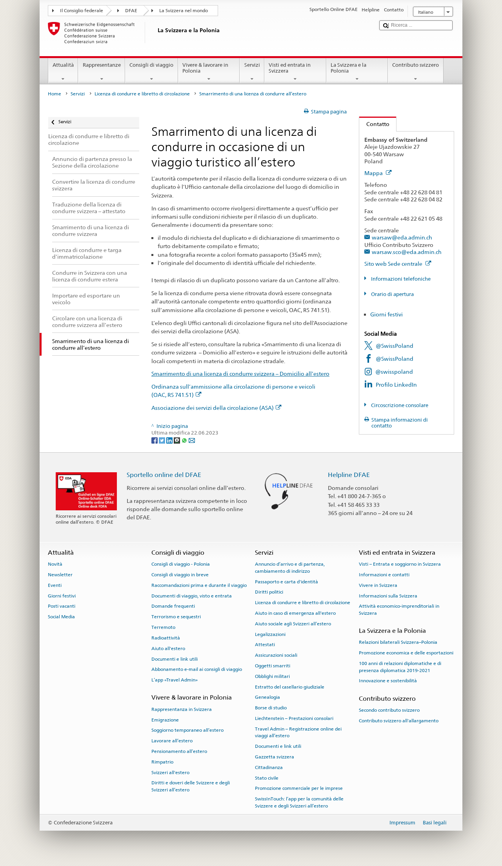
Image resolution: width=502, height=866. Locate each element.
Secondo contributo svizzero (389, 710)
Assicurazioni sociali (276, 655)
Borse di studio (271, 708)
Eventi (55, 585)
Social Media (61, 616)
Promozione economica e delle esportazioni (406, 653)
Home (54, 94)
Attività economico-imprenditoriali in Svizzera (399, 609)
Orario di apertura (392, 294)
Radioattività (165, 638)
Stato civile (266, 777)
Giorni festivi (386, 314)
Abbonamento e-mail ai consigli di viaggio (196, 669)
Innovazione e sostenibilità (388, 680)
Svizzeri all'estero (170, 772)
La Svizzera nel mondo (183, 10)
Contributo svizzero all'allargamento (398, 720)
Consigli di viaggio (151, 65)
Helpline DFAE (349, 475)
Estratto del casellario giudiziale (289, 686)
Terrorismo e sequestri (176, 616)
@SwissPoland (394, 345)
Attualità (63, 65)
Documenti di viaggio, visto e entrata (191, 595)
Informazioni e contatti (384, 574)
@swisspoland (394, 371)
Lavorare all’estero (172, 741)
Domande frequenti (173, 606)
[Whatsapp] (185, 440)
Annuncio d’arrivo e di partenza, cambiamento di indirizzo (290, 567)
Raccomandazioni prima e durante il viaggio (199, 585)
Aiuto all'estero (168, 648)
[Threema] (177, 440)
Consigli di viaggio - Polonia (180, 564)
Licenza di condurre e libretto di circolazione (142, 94)
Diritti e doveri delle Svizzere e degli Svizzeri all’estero (190, 786)
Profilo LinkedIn (396, 384)
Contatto (374, 124)
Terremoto (163, 627)
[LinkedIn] (170, 440)
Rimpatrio (162, 762)
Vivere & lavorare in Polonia (205, 68)
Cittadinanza (269, 767)
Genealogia (267, 697)
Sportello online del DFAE (164, 475)
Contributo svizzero (415, 65)
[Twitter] (162, 440)
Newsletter (60, 574)
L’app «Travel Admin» (174, 680)
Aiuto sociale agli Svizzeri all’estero (293, 624)
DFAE (131, 10)
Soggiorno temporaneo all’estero (187, 730)
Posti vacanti (61, 606)
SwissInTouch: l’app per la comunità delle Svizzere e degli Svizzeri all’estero (299, 802)
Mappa (374, 173)
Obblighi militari (272, 676)
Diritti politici (269, 592)
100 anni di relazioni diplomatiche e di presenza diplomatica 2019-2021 (400, 667)
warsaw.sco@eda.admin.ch (407, 251)
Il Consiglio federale (81, 10)
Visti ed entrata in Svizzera (290, 68)
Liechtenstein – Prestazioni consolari (294, 718)
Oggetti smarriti (272, 666)
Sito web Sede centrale (394, 263)
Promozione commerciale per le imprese (299, 788)
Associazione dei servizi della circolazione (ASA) (212, 407)
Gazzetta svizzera (274, 757)
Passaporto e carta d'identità (286, 581)
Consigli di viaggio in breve (180, 574)
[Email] (192, 440)
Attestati (265, 644)
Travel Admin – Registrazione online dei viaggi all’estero (298, 732)
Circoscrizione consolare (399, 405)
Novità (55, 564)
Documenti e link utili (174, 658)
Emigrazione (165, 719)
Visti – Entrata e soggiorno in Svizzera (400, 564)
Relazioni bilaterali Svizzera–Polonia (398, 642)
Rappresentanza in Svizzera (181, 709)
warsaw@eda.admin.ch (402, 237)
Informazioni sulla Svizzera (388, 595)
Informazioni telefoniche (400, 279)
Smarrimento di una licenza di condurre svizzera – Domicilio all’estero (240, 373)
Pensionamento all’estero (179, 751)
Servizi (252, 65)
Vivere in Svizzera (378, 585)
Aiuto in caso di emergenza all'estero (295, 613)
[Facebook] (155, 440)
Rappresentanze (102, 65)
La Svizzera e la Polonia (348, 68)
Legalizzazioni (270, 634)
